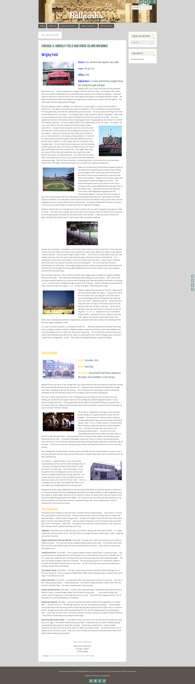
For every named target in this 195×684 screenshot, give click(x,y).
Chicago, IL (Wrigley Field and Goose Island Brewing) (75, 46)
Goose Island (70, 656)
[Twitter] (192, 276)
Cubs (63, 656)
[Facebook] (192, 285)
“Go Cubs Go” (90, 312)
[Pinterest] (192, 289)
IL (75, 656)
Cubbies (58, 656)
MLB (87, 656)
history (72, 286)
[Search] (149, 8)
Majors (83, 656)
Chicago (53, 656)
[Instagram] (192, 281)
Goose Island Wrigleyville (82, 642)
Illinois (78, 656)
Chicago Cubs (89, 68)
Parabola (96, 676)
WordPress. (106, 676)
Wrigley (91, 656)
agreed (45, 283)
